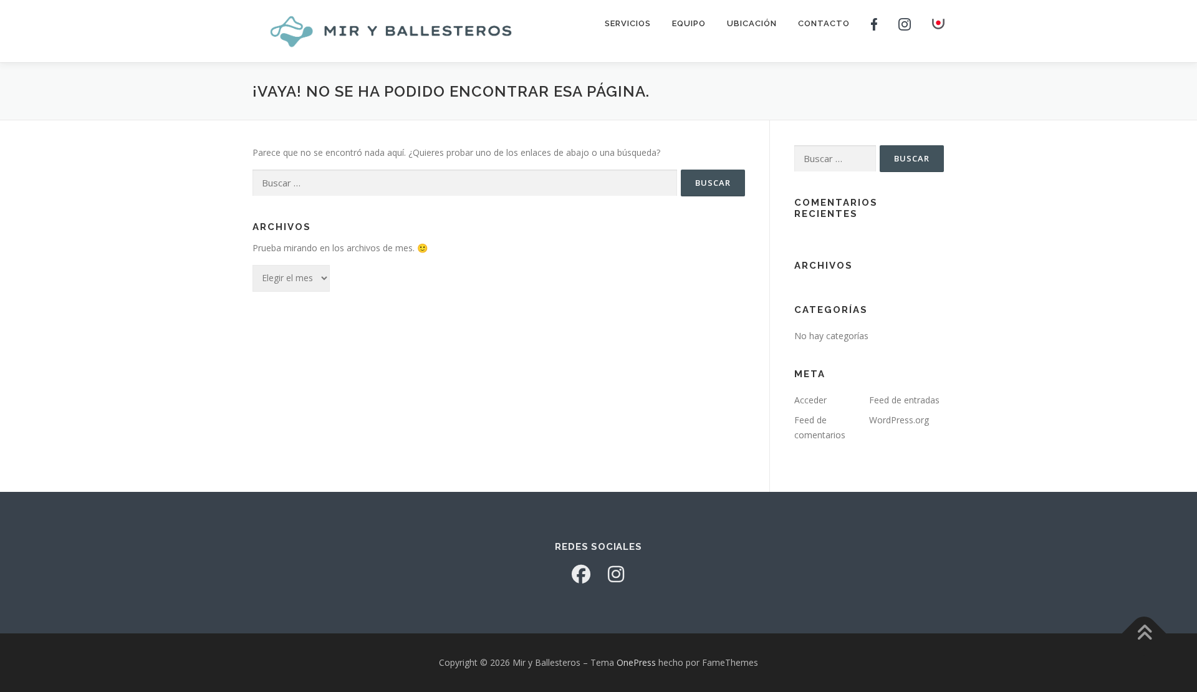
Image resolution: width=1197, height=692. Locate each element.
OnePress (636, 662)
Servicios (628, 23)
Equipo (689, 23)
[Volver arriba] (1144, 634)
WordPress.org (899, 420)
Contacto (824, 23)
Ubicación (752, 23)
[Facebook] (581, 574)
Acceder (810, 400)
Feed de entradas (904, 400)
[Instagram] (616, 574)
